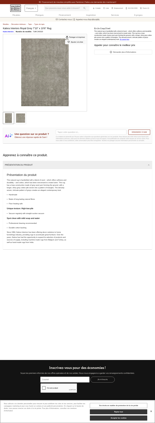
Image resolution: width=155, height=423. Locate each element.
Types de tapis (39, 24)
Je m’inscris (102, 379)
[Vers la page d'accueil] (15, 8)
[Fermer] (151, 411)
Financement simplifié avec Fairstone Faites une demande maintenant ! (79, 2)
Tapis (30, 24)
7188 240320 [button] (38, 32)
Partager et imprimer (77, 37)
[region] (77, 411)
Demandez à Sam (139, 132)
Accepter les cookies (119, 418)
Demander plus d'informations (124, 52)
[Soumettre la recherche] (84, 8)
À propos (138, 15)
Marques (39, 15)
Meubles (16, 15)
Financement (65, 15)
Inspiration (91, 15)
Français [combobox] (30, 8)
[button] (93, 8)
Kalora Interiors (8, 32)
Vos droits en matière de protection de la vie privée (118, 405)
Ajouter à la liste (77, 42)
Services (115, 15)
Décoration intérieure (18, 24)
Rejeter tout (118, 412)
